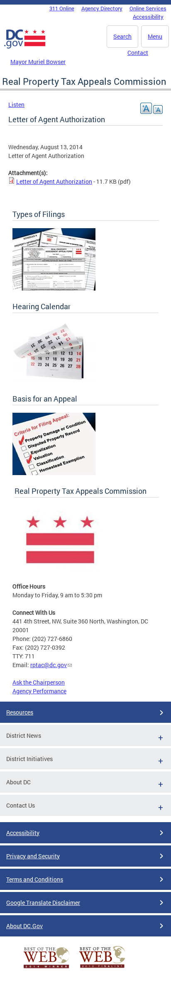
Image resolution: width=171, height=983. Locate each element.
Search (122, 36)
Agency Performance (39, 691)
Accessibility (148, 16)
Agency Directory (101, 8)
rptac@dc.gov (48, 665)
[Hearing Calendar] (53, 380)
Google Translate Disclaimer (43, 903)
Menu (155, 36)
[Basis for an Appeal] (53, 473)
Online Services (147, 8)
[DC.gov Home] (25, 47)
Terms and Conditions (34, 879)
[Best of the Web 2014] (46, 968)
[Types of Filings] (53, 288)
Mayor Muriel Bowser (38, 62)
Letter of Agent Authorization (54, 181)
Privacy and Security (33, 856)
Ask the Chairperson (38, 682)
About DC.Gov (24, 926)
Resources (19, 712)
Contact (137, 53)
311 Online (61, 8)
